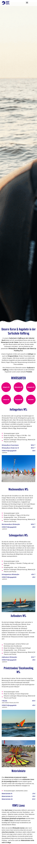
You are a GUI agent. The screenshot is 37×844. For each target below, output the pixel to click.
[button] (27, 2)
